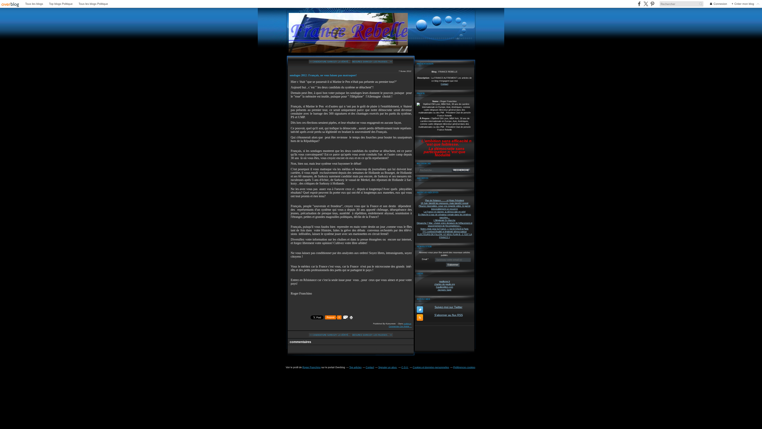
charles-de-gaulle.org (444, 284)
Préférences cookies (464, 367)
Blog (434, 72)
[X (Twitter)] (645, 4)
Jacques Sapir (444, 290)
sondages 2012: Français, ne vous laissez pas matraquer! (323, 75)
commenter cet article (399, 326)
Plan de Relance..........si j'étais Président (444, 200)
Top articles (355, 367)
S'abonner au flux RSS (448, 315)
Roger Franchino (311, 367)
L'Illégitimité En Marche (444, 220)
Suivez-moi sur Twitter (448, 307)
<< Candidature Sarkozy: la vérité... (330, 62)
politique (407, 324)
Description (423, 78)
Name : (436, 101)
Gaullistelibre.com (444, 287)
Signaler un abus (387, 367)
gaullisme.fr (444, 281)
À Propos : (425, 118)
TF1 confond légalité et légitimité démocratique (444, 231)
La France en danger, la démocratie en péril (444, 212)
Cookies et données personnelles (431, 367)
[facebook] (639, 4)
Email (424, 259)
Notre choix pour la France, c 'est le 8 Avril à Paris (444, 229)
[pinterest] (652, 4)
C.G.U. (405, 367)
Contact (444, 84)
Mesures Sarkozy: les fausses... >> (372, 62)
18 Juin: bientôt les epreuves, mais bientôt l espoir (445, 203)
